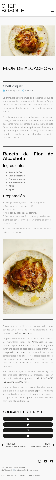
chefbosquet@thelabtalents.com (26, 470)
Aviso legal (5, 475)
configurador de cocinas (15, 352)
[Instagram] (39, 461)
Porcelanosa (37, 342)
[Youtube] (46, 461)
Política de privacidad (17, 475)
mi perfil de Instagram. (21, 333)
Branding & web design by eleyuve (13, 467)
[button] (52, 10)
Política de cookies (33, 475)
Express (39, 390)
